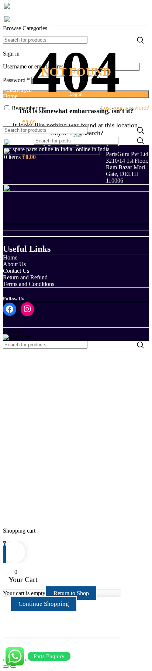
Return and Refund (25, 277)
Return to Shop (71, 593)
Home (10, 257)
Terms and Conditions (28, 284)
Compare (13, 517)
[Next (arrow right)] (13, 666)
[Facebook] (9, 309)
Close (9, 537)
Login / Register (22, 524)
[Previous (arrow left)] (6, 666)
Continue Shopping (43, 603)
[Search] (140, 40)
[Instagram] (27, 308)
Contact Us (16, 271)
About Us (14, 264)
